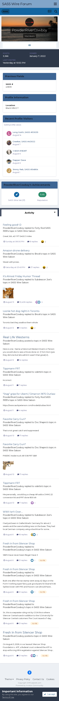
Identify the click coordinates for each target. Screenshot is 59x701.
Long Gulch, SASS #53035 (25, 132)
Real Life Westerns (16, 337)
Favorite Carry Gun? (14, 419)
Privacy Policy (23, 679)
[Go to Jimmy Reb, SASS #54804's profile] (9, 170)
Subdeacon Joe (42, 279)
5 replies (23, 328)
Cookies (50, 679)
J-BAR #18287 (20, 151)
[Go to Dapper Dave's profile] (9, 161)
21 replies (22, 560)
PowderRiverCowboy (13, 228)
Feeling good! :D (12, 224)
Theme (8, 679)
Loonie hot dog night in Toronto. (21, 311)
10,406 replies (25, 302)
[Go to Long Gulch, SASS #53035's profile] (9, 133)
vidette (38, 372)
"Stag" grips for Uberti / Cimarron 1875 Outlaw (29, 394)
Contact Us (38, 679)
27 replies (34, 267)
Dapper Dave (19, 160)
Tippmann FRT (11, 368)
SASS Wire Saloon (26, 231)
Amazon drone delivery (16, 250)
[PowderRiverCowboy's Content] (29, 45)
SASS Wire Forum (17, 4)
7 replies (22, 385)
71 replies (23, 435)
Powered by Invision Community (29, 685)
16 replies (22, 534)
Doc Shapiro (41, 422)
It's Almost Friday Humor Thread (21, 276)
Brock (38, 254)
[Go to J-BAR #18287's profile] (9, 152)
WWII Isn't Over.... (13, 511)
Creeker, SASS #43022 (24, 141)
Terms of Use (8, 697)
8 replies (33, 241)
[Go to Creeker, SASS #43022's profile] (9, 142)
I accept (50, 694)
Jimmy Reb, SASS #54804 (25, 169)
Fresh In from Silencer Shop (19, 543)
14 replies (23, 360)
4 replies (22, 410)
